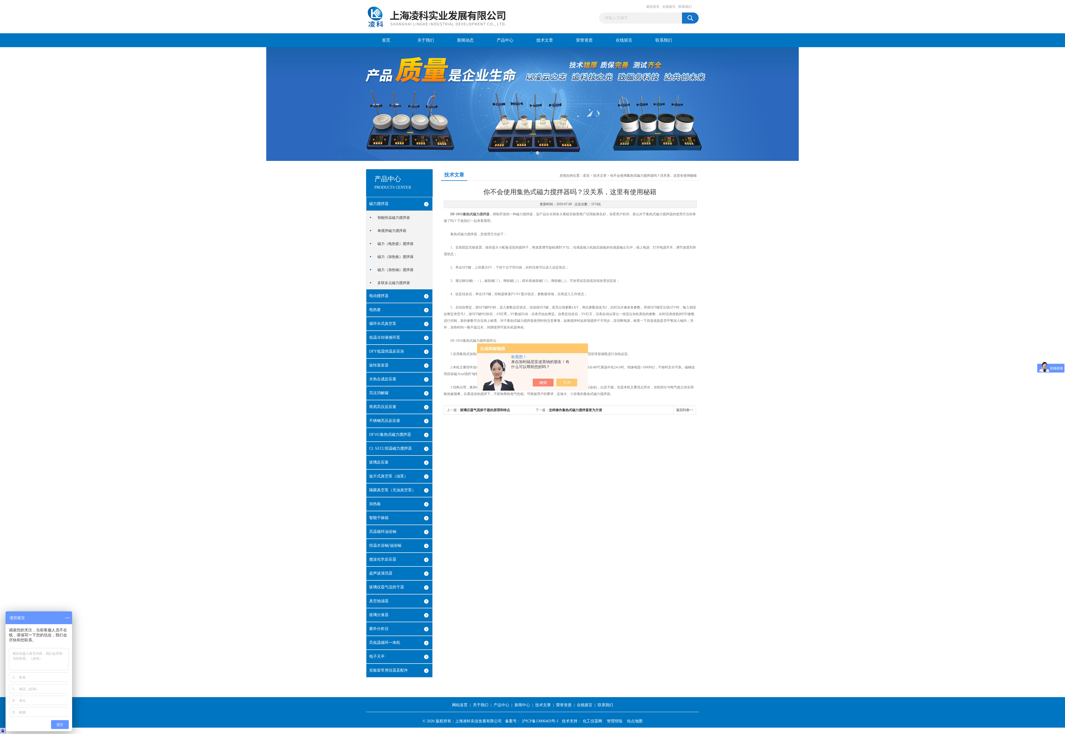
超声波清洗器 (380, 573)
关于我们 (425, 40)
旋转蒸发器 (379, 365)
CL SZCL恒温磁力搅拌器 (390, 448)
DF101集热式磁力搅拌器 (390, 434)
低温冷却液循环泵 (384, 337)
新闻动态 (465, 40)
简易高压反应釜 (382, 407)
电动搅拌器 (379, 296)
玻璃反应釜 (379, 462)
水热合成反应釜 (382, 379)
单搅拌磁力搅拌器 (391, 231)
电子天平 (377, 656)
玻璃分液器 (379, 615)
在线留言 (669, 7)
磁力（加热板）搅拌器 (395, 257)
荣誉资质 (584, 40)
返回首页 (653, 7)
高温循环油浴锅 (382, 532)
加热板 (375, 504)
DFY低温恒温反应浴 (386, 351)
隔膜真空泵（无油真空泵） (392, 490)
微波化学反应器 (382, 559)
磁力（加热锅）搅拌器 (395, 270)
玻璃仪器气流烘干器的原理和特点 (485, 410)
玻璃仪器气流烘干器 (386, 587)
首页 (386, 40)
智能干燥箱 (379, 518)
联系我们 (685, 7)
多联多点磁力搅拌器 (393, 283)
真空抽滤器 (379, 601)
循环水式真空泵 (382, 324)
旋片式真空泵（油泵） (388, 476)
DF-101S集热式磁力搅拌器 (470, 214)
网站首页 (460, 705)
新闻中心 (522, 705)
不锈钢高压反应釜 (384, 421)
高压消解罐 (379, 393)
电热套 (375, 310)
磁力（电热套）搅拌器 (395, 244)
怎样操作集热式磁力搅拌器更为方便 (575, 410)
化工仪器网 (592, 721)
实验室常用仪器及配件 (388, 670)
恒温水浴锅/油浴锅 (385, 545)
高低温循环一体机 (384, 643)
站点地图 (635, 721)
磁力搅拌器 (379, 204)
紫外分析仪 (379, 629)
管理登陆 (614, 721)
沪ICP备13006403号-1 (540, 721)
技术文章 (544, 40)
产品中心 (505, 40)
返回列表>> (684, 410)
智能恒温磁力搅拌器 (393, 218)
